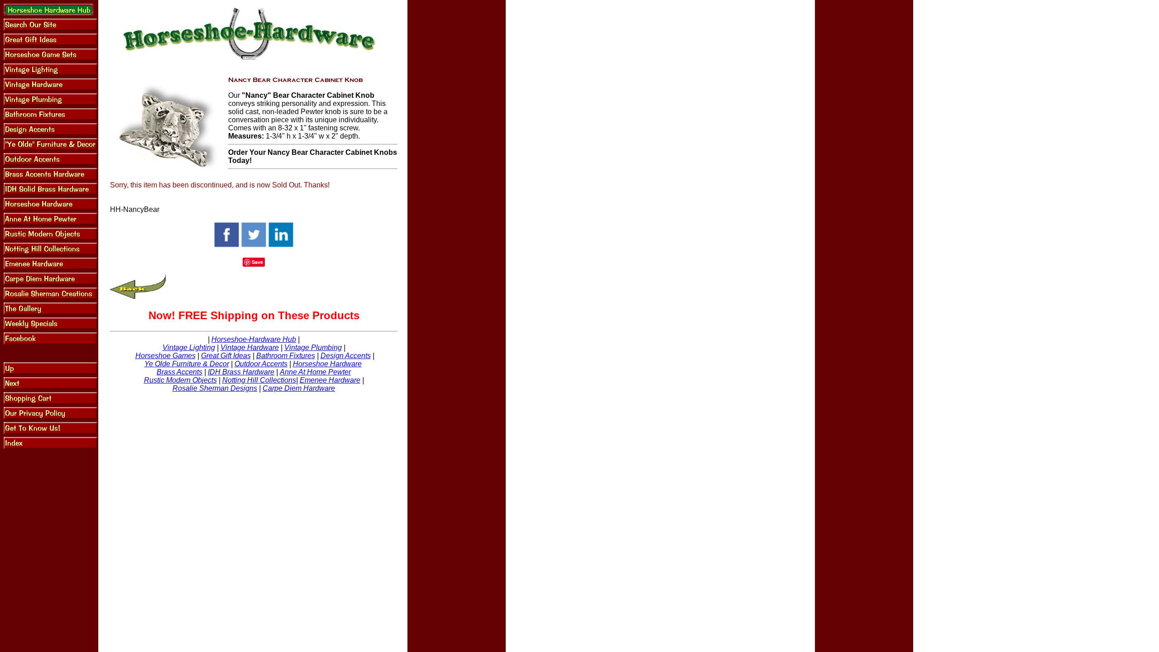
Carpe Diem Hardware (299, 388)
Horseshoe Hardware (327, 364)
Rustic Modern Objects (180, 380)
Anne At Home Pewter (315, 372)
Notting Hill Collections (259, 380)
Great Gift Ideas (226, 356)
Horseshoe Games (165, 356)
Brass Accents (179, 372)
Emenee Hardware (330, 380)
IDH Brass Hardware (241, 372)
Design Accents (346, 356)
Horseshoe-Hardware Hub (253, 339)
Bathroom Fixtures (285, 356)
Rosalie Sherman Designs (214, 388)
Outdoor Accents (261, 364)
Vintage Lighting (189, 347)
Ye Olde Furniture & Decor (186, 364)
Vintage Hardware (249, 347)
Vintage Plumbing (313, 347)
